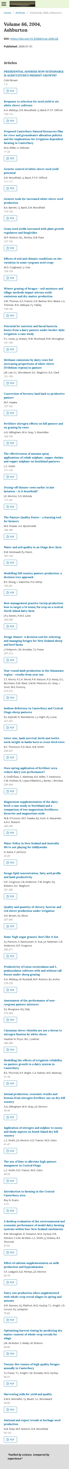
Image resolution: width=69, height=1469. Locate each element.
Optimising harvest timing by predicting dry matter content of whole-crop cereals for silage (33, 1334)
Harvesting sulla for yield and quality (28, 1394)
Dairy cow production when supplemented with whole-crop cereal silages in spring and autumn (33, 1296)
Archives (20, 12)
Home (7, 12)
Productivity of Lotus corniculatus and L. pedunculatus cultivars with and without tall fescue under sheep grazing (33, 970)
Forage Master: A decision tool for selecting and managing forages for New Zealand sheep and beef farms (33, 640)
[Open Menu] (4, 4)
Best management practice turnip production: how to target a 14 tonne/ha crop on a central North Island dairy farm (34, 607)
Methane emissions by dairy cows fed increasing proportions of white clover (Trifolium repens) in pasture (29, 363)
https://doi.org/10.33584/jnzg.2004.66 (34, 39)
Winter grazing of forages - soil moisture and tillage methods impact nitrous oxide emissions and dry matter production (33, 292)
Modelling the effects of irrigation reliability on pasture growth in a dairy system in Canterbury (33, 1064)
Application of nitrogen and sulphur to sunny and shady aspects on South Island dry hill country (33, 1131)
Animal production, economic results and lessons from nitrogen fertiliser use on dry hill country (34, 1097)
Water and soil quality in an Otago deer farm (33, 547)
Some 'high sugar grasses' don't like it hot (31, 937)
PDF (11, 91)
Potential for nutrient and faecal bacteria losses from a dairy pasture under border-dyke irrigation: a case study (34, 330)
